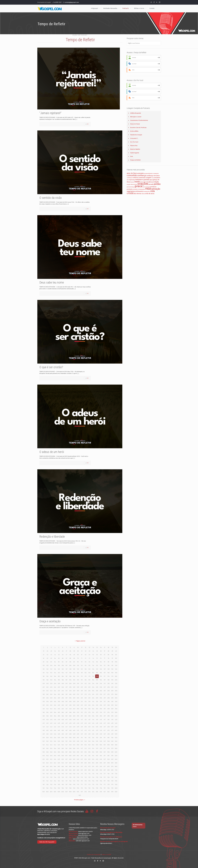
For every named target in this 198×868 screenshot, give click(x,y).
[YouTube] (157, 2)
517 (104, 737)
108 (70, 665)
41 (43, 654)
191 (82, 680)
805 (59, 791)
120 (116, 665)
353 (89, 709)
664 (55, 766)
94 (93, 662)
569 (74, 748)
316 (101, 701)
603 (51, 755)
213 (89, 683)
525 (59, 741)
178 (108, 676)
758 (108, 781)
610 (78, 755)
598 (108, 752)
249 (74, 690)
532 (85, 741)
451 (82, 727)
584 (55, 752)
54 (93, 654)
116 (101, 665)
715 (97, 773)
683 (51, 770)
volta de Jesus (149, 193)
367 (66, 712)
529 (74, 741)
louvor (132, 182)
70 (78, 658)
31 (81, 651)
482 (47, 734)
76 (100, 658)
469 (74, 730)
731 (82, 777)
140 (116, 669)
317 (105, 701)
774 (93, 784)
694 (93, 770)
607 (66, 755)
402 (47, 719)
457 (105, 727)
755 (97, 781)
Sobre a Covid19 (106, 854)
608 (70, 755)
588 (70, 752)
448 (70, 727)
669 (74, 766)
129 (74, 669)
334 (93, 705)
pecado (151, 184)
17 (104, 647)
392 (85, 716)
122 (47, 669)
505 (59, 737)
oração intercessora (132, 184)
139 (112, 669)
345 (59, 709)
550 (78, 745)
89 (74, 662)
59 (112, 654)
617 (104, 755)
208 (70, 683)
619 (112, 755)
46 (62, 654)
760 (116, 781)
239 (112, 687)
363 (51, 712)
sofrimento (139, 191)
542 (47, 745)
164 (55, 676)
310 (78, 701)
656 (101, 763)
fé (142, 179)
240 (116, 687)
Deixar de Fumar (135, 124)
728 (70, 777)
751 (82, 781)
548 (70, 745)
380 (116, 712)
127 (66, 669)
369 (74, 712)
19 (112, 647)
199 (112, 680)
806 (62, 791)
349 (74, 709)
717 (104, 773)
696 (101, 770)
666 (63, 766)
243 (51, 690)
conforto (135, 177)
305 (59, 701)
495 (97, 734)
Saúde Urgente (134, 153)
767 (66, 784)
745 (59, 781)
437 (105, 723)
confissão (129, 177)
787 (66, 788)
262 (47, 694)
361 (44, 712)
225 (59, 687)
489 (74, 734)
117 (104, 665)
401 (44, 719)
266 (63, 694)
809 (74, 791)
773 (89, 784)
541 (44, 745)
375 (97, 712)
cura (153, 177)
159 (112, 672)
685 (59, 770)
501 (44, 737)
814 (93, 791)
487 (66, 734)
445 (59, 727)
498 (108, 734)
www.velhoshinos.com (84, 835)
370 (78, 712)
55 (97, 654)
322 (47, 705)
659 (112, 763)
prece (138, 186)
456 (101, 727)
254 (93, 690)
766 (63, 784)
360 (116, 709)
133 (89, 669)
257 (105, 690)
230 (78, 687)
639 (112, 759)
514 (93, 737)
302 (47, 701)
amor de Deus (132, 173)
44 (55, 654)
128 (70, 669)
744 (55, 781)
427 (66, 723)
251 (82, 690)
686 (63, 770)
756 (101, 781)
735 (97, 777)
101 (44, 665)
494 (93, 734)
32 (85, 651)
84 (55, 662)
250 (78, 690)
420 (116, 719)
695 (97, 770)
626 (63, 759)
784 (55, 788)
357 (105, 709)
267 (66, 694)
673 (89, 766)
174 (93, 676)
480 (116, 730)
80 (116, 658)
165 (59, 676)
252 (85, 690)
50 (78, 654)
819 (112, 791)
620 (116, 755)
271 (82, 694)
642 (47, 763)
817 (105, 791)
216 (101, 683)
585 (59, 752)
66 (62, 658)
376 (101, 712)
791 (82, 788)
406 (63, 719)
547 (66, 745)
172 (86, 676)
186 (63, 680)
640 (116, 759)
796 (101, 788)
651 (82, 763)
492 (85, 734)
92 (85, 662)
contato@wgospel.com (72, 2)
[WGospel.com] (49, 8)
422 (47, 723)
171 (82, 676)
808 (70, 791)
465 (59, 730)
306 (63, 701)
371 (82, 712)
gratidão (147, 180)
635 (97, 759)
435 (97, 723)
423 (51, 723)
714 (93, 773)
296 (101, 698)
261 (44, 694)
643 (51, 763)
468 (70, 730)
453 (89, 727)
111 (81, 665)
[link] (100, 8)
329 (74, 705)
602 (47, 755)
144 (55, 672)
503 (51, 737)
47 (66, 654)
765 (59, 784)
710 (78, 773)
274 (93, 694)
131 (82, 669)
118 (108, 665)
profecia (153, 187)
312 (86, 701)
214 (93, 683)
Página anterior (80, 641)
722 (47, 777)
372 (86, 712)
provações (135, 189)
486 (63, 734)
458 (108, 727)
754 (93, 781)
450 (78, 727)
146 (63, 672)
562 (47, 748)
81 (43, 662)
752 (86, 781)
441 (44, 727)
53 (89, 654)
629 (74, 759)
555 (97, 745)
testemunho (146, 191)
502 (47, 737)
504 (55, 737)
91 (81, 662)
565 (59, 748)
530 (78, 741)
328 (70, 705)
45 (59, 654)
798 (108, 788)
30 (78, 651)
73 (89, 658)
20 (116, 647)
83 (51, 662)
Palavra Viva (133, 145)
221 (44, 687)
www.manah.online (82, 837)
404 (55, 719)
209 (74, 683)
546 (63, 745)
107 (66, 665)
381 (44, 716)
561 (44, 748)
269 (74, 694)
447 (66, 727)
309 (74, 701)
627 (66, 759)
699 (112, 770)
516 (101, 737)
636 (101, 759)
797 (105, 788)
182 (47, 680)
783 (51, 788)
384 (55, 716)
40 (116, 651)
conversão (141, 177)
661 (44, 766)
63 (51, 658)
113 (89, 665)
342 (47, 709)
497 (105, 734)
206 (63, 683)
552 (85, 745)
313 (89, 701)
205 (59, 683)
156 (101, 672)
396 (101, 716)
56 (101, 654)
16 (100, 647)
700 (116, 770)
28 (70, 651)
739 (112, 777)
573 (89, 748)
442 (47, 727)
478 (108, 730)
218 (108, 683)
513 (89, 737)
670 (78, 766)
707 (66, 773)
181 (44, 680)
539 (112, 741)
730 (78, 777)
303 (51, 701)
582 (47, 752)
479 (112, 730)
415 (97, 719)
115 (97, 665)
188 (70, 680)
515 (97, 737)
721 (44, 777)
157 (105, 672)
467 (66, 730)
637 (105, 759)
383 (51, 716)
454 (93, 727)
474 (93, 730)
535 (97, 741)
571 (82, 748)
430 (78, 723)
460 (116, 727)
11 (81, 647)
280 (116, 694)
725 (59, 777)
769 (74, 784)
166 (63, 676)
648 (70, 763)
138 (108, 669)
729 (74, 777)
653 (89, 763)
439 (112, 723)
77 (104, 658)
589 (74, 752)
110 (78, 665)
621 (44, 759)
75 (97, 658)
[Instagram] (160, 2)
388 (70, 716)
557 (105, 745)
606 (63, 755)
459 (112, 727)
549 (74, 745)
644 (55, 763)
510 (78, 737)
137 (105, 669)
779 (112, 784)
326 (63, 705)
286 (63, 698)
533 (89, 741)
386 (63, 716)
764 (55, 784)
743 (51, 781)
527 (66, 741)
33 (89, 651)
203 (51, 683)
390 (78, 716)
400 (116, 716)
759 (112, 781)
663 (51, 766)
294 (93, 698)
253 (89, 690)
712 (86, 773)
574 (93, 748)
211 (82, 683)
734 (93, 777)
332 (85, 705)
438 (108, 723)
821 (80, 795)
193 (89, 680)
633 (89, 759)
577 (105, 748)
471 (82, 730)
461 (44, 730)
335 (97, 705)
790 (78, 788)
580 (116, 748)
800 (116, 788)
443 (51, 727)
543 (51, 745)
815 (97, 791)
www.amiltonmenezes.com (81, 839)
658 (108, 763)
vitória (143, 193)
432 (85, 723)
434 (93, 723)
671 (82, 766)
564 (55, 748)
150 (78, 672)
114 (93, 665)
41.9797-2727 (58, 2)
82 (47, 662)
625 (59, 759)
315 (97, 701)
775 (97, 784)
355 (97, 709)
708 (70, 773)
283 (51, 698)
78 (108, 658)
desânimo (157, 177)
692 (85, 770)
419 (112, 719)
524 (55, 741)
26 (62, 651)
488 (70, 734)
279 (112, 694)
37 (104, 651)
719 (112, 773)
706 (63, 773)
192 (86, 680)
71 (81, 658)
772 (86, 784)
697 (105, 770)
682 (47, 770)
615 (97, 755)
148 (70, 672)
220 (116, 683)
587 (66, 752)
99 (112, 662)
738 (108, 777)
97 (104, 662)
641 (44, 763)
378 (108, 712)
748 (70, 781)
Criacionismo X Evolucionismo (139, 120)
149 (74, 672)
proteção (129, 189)
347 (66, 709)
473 (89, 730)
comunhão (132, 175)
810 (78, 791)
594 (93, 752)
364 (55, 712)
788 (70, 788)
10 (78, 647)
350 (78, 709)
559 (112, 745)
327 (66, 705)
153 (89, 672)
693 (89, 770)
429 (74, 723)
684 (55, 770)
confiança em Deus (153, 176)
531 (82, 741)
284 (55, 698)
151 (82, 672)
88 (70, 662)
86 (62, 662)
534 (93, 741)
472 (86, 730)
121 (43, 669)
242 (47, 690)
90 (78, 662)
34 (93, 651)
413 (89, 719)
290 (78, 698)
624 (55, 759)
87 (66, 662)
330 (78, 705)
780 (116, 784)
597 (105, 752)
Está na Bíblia (134, 131)
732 (86, 777)
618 (108, 755)
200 (116, 680)
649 (74, 763)
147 (66, 672)
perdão (157, 184)
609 (74, 755)
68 (70, 658)
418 (108, 719)
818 (108, 791)
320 (116, 701)
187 (66, 680)
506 (63, 737)
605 (59, 755)
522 (47, 741)
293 (89, 698)
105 (59, 665)
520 (116, 737)
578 (108, 748)
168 (70, 676)
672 (86, 766)
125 (59, 669)
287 (66, 698)
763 (51, 784)
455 (97, 727)
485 (59, 734)
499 (112, 734)
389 (74, 716)
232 (85, 687)
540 (116, 741)
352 (85, 709)
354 (93, 709)
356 (101, 709)
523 (51, 741)
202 (47, 683)
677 (105, 766)
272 (86, 694)
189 (74, 680)
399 (112, 716)
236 (101, 687)
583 (51, 752)
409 (74, 719)
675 (97, 766)
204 (55, 683)
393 (89, 716)
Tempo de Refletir (135, 160)
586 (63, 752)
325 (59, 705)
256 (101, 690)
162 (47, 676)
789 (74, 788)
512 (86, 737)
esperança (132, 179)
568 (70, 748)
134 (93, 669)
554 (93, 745)
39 (112, 651)
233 (89, 687)
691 (82, 770)
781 (44, 788)
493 (89, 734)
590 (78, 752)
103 (51, 665)
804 (55, 791)
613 (89, 755)
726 (63, 777)
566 (63, 748)
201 (44, 683)
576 (101, 748)
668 (70, 766)
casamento (156, 173)
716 (101, 773)
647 (66, 763)
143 (51, 672)
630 (78, 759)
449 (74, 727)
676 (101, 766)
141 (43, 672)
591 (82, 752)
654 (93, 763)
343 (51, 709)
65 (59, 658)
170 (78, 676)
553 (89, 745)
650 (78, 763)
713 (89, 773)
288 (70, 698)
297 (105, 698)
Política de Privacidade (94, 854)
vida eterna (137, 193)
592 (85, 752)
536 (101, 741)
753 (89, 781)
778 (108, 784)
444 (55, 727)
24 (55, 651)
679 (112, 766)
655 (97, 763)
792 (86, 788)
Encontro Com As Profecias (138, 127)
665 (59, 766)
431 (82, 723)
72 (85, 658)
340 (116, 705)
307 (66, 701)
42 (47, 654)
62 (47, 658)
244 (55, 690)
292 (85, 698)
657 (105, 763)
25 (59, 651)
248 (70, 690)
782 (47, 788)
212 (86, 683)
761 (43, 784)
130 (78, 669)
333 (89, 705)
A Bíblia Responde (135, 113)
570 (78, 748)
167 (66, 676)
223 (51, 687)
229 (74, 687)
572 (86, 748)
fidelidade (138, 180)
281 (44, 698)
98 (108, 662)
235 (97, 687)
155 (97, 672)
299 (112, 698)
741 (43, 781)
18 (108, 647)
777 (105, 784)
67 (66, 658)
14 (93, 647)
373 (89, 712)
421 (44, 723)
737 (105, 777)
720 (116, 773)
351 (82, 709)
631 (82, 759)
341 (44, 709)
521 (44, 741)
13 (89, 647)
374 (93, 712)
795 (97, 788)
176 (101, 676)
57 (104, 654)
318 (108, 701)
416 (101, 719)
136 (101, 669)
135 (97, 669)
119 (112, 665)
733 (89, 777)
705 (59, 773)
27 (66, 651)
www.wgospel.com (83, 833)
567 (66, 748)
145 (59, 672)
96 (101, 662)
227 (66, 687)
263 (51, 694)
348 (70, 709)
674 (93, 766)
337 (105, 705)
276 (101, 694)
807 (66, 791)
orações (142, 184)
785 (59, 788)
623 (51, 759)
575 (97, 748)
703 (51, 773)
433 (89, 723)
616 (101, 755)
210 (78, 683)
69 (74, 658)
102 (47, 665)
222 (47, 687)
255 (97, 690)
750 (78, 781)
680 (116, 766)
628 (70, 759)
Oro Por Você (134, 142)
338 (108, 705)
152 (86, 672)
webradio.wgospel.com (83, 841)
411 (82, 719)
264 (55, 694)
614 (93, 755)
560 (116, 745)
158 (108, 672)
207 (66, 683)
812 (86, 791)
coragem (148, 177)
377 (105, 712)
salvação (155, 188)
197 (105, 680)
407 (66, 719)
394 (93, 716)
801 (43, 791)
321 (44, 705)
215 (97, 683)
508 (70, 737)
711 (82, 773)
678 (108, 766)
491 (82, 734)
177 (104, 676)
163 (51, 676)
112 (85, 665)
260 (116, 690)
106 (63, 665)
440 (116, 723)
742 (47, 781)
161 (43, 676)
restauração (141, 189)
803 (51, 791)
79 (112, 658)
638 (108, 759)
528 (70, 741)
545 (59, 745)
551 (82, 745)
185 (59, 680)
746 (63, 781)
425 (59, 723)
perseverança (130, 187)
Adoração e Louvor (135, 116)
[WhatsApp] (151, 2)
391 (82, 716)
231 (82, 687)
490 (78, 734)
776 (101, 784)
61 (43, 658)
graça (151, 179)
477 (105, 730)
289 (74, 698)
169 (74, 676)
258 (108, 690)
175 (97, 676)
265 (59, 694)
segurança (131, 191)
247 (66, 690)
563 (51, 748)
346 (63, 709)
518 (108, 737)
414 (93, 719)
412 (86, 719)
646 (63, 763)
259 (112, 690)
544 (55, 745)
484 (55, 734)
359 (112, 709)
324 (55, 705)
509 (74, 737)
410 (78, 719)
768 (70, 784)
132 (86, 669)
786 (63, 788)
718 (108, 773)
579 (112, 748)
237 (105, 687)
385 (59, 716)
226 (63, 687)
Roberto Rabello (135, 149)
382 (47, 716)
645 (59, 763)
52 (85, 654)
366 (63, 712)
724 (55, 777)
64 (55, 658)
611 (82, 755)
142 (47, 672)
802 (47, 791)
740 (116, 777)
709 (74, 773)
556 (101, 745)
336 (101, 705)
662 (47, 766)
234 (93, 687)
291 (82, 698)
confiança (141, 175)
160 (116, 672)
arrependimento (148, 173)
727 (66, 777)
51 (81, 654)
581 (44, 752)
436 (101, 723)
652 (85, 763)
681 (44, 770)
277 (105, 694)
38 (108, 651)
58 (108, 654)
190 (78, 680)
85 (59, 662)
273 (89, 694)
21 (43, 651)
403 (51, 719)
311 (82, 701)
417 (104, 719)
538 (108, 741)
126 (63, 669)
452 (85, 727)
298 (108, 698)
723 (51, 777)
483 (51, 734)
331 (82, 705)
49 (74, 654)
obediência (149, 182)
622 (47, 759)
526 (63, 741)
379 (112, 712)
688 (70, 770)
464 (55, 730)
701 (44, 773)
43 (51, 654)
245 (59, 690)
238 (108, 687)
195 (97, 680)
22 (47, 651)
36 (101, 651)
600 (116, 752)
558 (108, 745)
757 (105, 781)
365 (59, 712)
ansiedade (140, 173)
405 (59, 719)
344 (55, 709)
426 (63, 723)
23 (51, 651)
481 (44, 734)
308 (70, 701)
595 (97, 752)
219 (112, 683)
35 (97, 651)
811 (82, 791)
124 (55, 669)
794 (93, 788)
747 (66, 781)
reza (148, 188)
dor (128, 179)
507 (66, 737)
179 (112, 676)
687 (66, 770)
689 (74, 770)
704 (55, 773)
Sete (131, 156)
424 (55, 723)
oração (156, 182)
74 (93, 658)
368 (70, 712)
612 (86, 755)
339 (112, 705)
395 (97, 716)
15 (97, 647)
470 (78, 730)
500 (116, 734)
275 (97, 694)
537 (105, 741)
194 (93, 680)
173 (89, 676)
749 (74, 781)
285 (59, 698)
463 (51, 730)
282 (47, 698)
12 (85, 647)
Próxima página (79, 800)
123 (51, 669)
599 (112, 752)
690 (78, 770)
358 (108, 709)
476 (101, 730)
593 (89, 752)
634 (93, 759)
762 (47, 784)
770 (78, 784)
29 (74, 651)
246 (63, 690)
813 (89, 791)
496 (101, 734)
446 (63, 727)
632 (85, 759)
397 (105, 716)
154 (93, 672)
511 (82, 737)
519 (112, 737)
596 (101, 752)
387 (66, 716)
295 (97, 698)
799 (112, 788)
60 (116, 654)
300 (116, 698)
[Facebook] (154, 2)
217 (105, 683)
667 (66, 766)
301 (44, 701)
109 (74, 665)
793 (89, 788)
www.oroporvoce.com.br (85, 831)
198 (108, 680)
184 (55, 680)
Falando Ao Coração (136, 135)
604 (55, 755)
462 (47, 730)
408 (70, 719)
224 (55, 687)
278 (108, 694)
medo (137, 181)
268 (70, 694)
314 (93, 701)
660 (116, 763)
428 (70, 723)
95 (97, 662)
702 (47, 773)
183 (51, 680)
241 (44, 690)
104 (55, 665)
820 (116, 791)
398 (108, 716)
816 (101, 791)
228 (70, 687)
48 (70, 654)
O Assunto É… (134, 138)
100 (116, 662)
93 (89, 662)
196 (101, 680)
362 (47, 712)
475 (97, 730)
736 (101, 777)
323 (51, 705)
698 (108, 770)
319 (112, 701)
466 (63, 730)
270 (78, 694)
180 (116, 676)
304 (55, 701)
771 (82, 784)
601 (44, 755)
